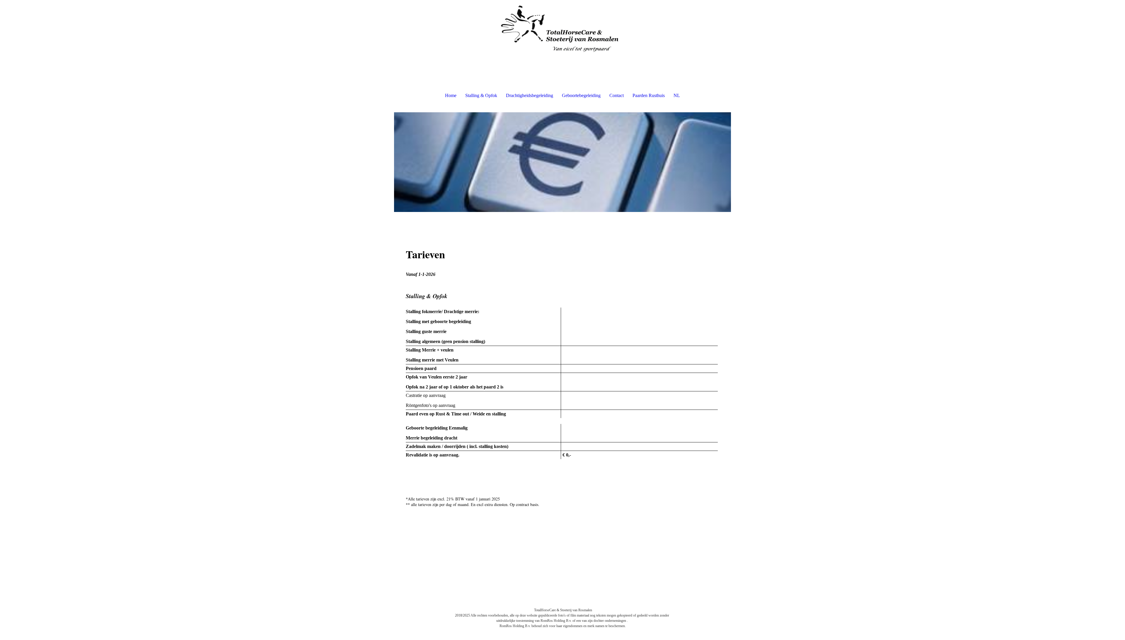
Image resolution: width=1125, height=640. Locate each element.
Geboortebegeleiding (581, 95)
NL (677, 95)
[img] (562, 29)
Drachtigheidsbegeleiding (529, 95)
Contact (616, 95)
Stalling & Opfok (481, 95)
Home (450, 95)
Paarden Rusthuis (649, 95)
